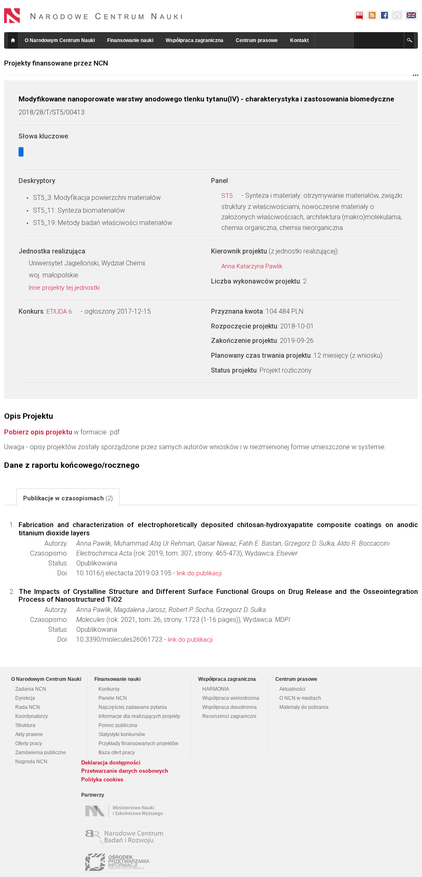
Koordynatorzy (31, 716)
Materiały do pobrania (303, 707)
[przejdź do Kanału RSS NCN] (371, 15)
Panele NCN (112, 698)
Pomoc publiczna (117, 725)
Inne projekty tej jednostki (65, 287)
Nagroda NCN (31, 761)
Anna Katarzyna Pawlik (252, 266)
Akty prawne (29, 734)
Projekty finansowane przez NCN (56, 63)
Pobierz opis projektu (38, 432)
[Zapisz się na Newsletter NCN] (397, 15)
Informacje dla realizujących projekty (139, 716)
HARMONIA (215, 689)
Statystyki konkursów (121, 734)
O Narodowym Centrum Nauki (60, 40)
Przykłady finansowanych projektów (138, 743)
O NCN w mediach (300, 698)
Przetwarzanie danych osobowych (124, 771)
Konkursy (109, 689)
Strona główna (13, 40)
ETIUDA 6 (60, 311)
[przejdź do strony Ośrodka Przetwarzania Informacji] (125, 862)
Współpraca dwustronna (229, 707)
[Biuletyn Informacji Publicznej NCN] (359, 15)
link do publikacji (199, 573)
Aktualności (292, 689)
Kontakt (299, 40)
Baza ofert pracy (116, 752)
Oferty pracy (28, 743)
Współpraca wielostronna (230, 698)
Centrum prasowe (257, 40)
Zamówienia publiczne (40, 752)
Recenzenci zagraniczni (229, 716)
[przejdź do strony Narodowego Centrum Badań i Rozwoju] (125, 836)
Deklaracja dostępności (111, 763)
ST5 (227, 195)
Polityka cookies (102, 779)
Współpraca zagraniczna (194, 40)
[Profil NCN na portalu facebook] (384, 15)
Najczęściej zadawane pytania (132, 707)
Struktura (25, 725)
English (411, 15)
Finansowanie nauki (130, 40)
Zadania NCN (30, 689)
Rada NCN (27, 707)
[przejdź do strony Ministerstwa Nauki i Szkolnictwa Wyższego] (125, 811)
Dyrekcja (25, 698)
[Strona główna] (93, 15)
